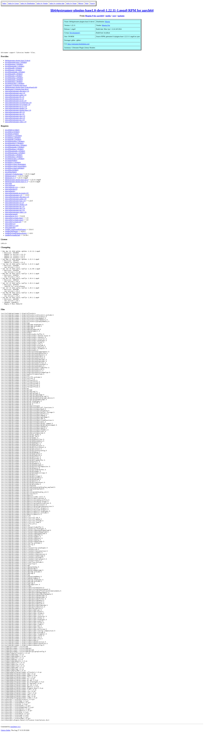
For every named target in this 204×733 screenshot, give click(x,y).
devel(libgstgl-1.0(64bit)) (13, 70)
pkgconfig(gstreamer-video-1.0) (15, 122)
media (108, 16)
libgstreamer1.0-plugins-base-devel (16, 89)
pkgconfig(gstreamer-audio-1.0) (15, 95)
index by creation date (57, 3)
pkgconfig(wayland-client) (14, 218)
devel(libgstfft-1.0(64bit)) (13, 68)
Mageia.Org (106, 25)
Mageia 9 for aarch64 (94, 16)
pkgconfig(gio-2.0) (11, 187)
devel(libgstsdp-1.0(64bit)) (14, 80)
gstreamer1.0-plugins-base (14, 174)
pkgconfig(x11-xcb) (11, 226)
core (114, 16)
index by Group (13, 3)
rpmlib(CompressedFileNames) (15, 229)
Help (86, 3)
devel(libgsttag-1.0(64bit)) (14, 81)
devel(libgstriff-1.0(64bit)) (14, 74)
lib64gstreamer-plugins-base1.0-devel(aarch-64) (21, 87)
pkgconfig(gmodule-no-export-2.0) (16, 193)
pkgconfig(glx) (10, 191)
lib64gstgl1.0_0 (10, 178)
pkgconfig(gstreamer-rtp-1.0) (14, 114)
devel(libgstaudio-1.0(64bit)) (14, 66)
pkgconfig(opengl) (11, 214)
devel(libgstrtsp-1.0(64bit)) (14, 78)
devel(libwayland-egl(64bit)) (14, 168)
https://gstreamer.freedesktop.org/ (78, 44)
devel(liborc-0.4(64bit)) (13, 162)
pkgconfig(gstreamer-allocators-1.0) (17, 91)
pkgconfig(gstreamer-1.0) (13, 195)
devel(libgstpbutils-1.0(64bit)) (15, 72)
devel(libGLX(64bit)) (12, 132)
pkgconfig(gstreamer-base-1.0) (15, 201)
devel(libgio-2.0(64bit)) (13, 138)
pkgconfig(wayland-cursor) (14, 220)
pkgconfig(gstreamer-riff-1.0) (15, 112)
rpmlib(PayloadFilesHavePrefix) (16, 233)
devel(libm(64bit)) (11, 160)
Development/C (75, 33)
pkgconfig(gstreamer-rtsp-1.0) (15, 116)
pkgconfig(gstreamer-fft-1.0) (14, 97)
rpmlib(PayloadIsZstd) (12, 235)
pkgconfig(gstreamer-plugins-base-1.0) (18, 110)
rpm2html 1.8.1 (15, 727)
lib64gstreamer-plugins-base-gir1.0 (16, 180)
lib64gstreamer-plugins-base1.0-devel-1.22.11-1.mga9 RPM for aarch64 (102, 10)
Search (92, 3)
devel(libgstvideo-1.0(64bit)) (14, 83)
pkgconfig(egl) (10, 185)
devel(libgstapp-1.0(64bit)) (14, 64)
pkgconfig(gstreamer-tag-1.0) (15, 120)
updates (121, 16)
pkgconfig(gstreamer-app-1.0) (15, 93)
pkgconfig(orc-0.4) (11, 216)
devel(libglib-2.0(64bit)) (13, 139)
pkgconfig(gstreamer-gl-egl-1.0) (15, 101)
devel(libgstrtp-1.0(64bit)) (13, 76)
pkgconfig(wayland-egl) (13, 222)
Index (4, 3)
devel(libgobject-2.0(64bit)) (14, 143)
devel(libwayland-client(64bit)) (15, 164)
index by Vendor (42, 3)
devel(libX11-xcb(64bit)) (13, 136)
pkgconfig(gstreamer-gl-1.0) (14, 99)
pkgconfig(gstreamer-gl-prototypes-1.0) (18, 103)
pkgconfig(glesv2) (11, 189)
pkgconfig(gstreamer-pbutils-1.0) (16, 108)
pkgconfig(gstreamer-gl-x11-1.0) (16, 106)
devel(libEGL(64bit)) (12, 130)
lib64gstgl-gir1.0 (10, 176)
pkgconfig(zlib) (10, 227)
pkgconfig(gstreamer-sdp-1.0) (15, 118)
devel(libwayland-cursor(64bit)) (15, 166)
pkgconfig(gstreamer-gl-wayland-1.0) (17, 104)
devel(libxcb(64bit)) (11, 170)
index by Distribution (28, 3)
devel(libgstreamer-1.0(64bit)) (15, 153)
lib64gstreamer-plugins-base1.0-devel (17, 60)
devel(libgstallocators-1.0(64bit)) (16, 62)
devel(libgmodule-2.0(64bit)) (14, 141)
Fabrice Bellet (5, 730)
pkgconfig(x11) (10, 224)
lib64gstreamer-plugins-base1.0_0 (16, 182)
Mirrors (80, 3)
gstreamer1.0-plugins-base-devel (16, 85)
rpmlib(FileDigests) (11, 231)
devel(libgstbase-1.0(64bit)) (14, 149)
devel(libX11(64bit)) (12, 134)
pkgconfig (8, 183)
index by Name (71, 3)
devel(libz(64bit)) (11, 172)
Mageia (107, 22)
